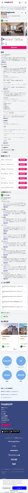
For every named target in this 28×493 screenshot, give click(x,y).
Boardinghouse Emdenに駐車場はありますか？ (12, 302)
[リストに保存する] (22, 12)
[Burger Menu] (2, 2)
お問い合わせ (4, 418)
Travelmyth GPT (5, 420)
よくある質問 (4, 416)
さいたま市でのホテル (6, 397)
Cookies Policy (7, 492)
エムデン (9, 16)
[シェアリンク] (25, 12)
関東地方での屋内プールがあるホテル (10, 391)
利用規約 (4, 478)
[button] (14, 43)
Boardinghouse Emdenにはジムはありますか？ (12, 307)
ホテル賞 (3, 414)
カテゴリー (3, 411)
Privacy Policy (13, 492)
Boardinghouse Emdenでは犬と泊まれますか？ (12, 297)
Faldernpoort (6, 336)
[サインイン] (25, 2)
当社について (4, 407)
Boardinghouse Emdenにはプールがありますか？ (12, 287)
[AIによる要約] (6, 199)
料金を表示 (14, 47)
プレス (2, 409)
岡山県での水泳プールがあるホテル (9, 394)
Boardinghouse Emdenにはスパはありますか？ (12, 292)
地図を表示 (5, 316)
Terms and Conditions (20, 492)
